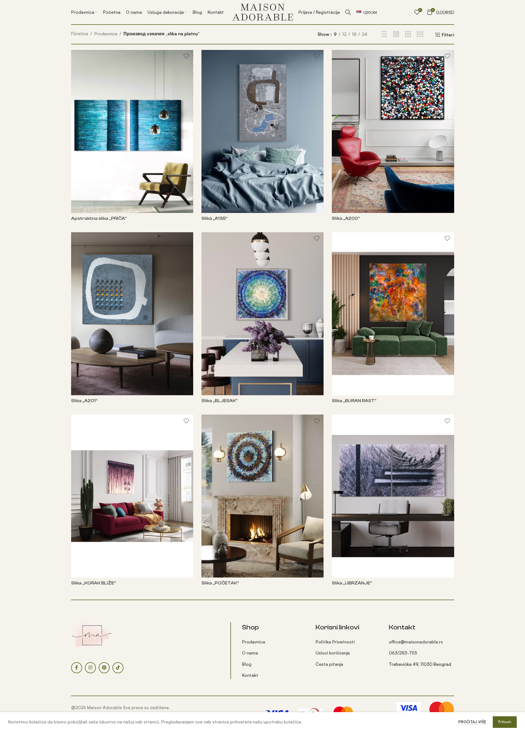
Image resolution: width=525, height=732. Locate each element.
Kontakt (250, 675)
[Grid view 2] (396, 34)
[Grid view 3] (408, 34)
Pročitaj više (472, 722)
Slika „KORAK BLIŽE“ (93, 583)
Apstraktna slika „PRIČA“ (99, 218)
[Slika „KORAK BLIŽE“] (132, 496)
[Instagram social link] (90, 667)
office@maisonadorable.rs (416, 642)
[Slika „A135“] (262, 131)
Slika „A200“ (346, 218)
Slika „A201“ (84, 400)
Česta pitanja (329, 664)
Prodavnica (105, 33)
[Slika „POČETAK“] (262, 496)
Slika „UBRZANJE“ (352, 583)
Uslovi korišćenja (333, 653)
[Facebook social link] (76, 667)
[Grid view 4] (420, 34)
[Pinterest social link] (104, 667)
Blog (246, 664)
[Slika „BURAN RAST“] (393, 313)
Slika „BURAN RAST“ (354, 400)
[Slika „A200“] (393, 131)
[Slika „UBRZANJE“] (393, 496)
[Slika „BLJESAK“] (262, 313)
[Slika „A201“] (132, 313)
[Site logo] (262, 11)
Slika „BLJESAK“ (219, 400)
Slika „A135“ (214, 218)
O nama (250, 653)
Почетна (79, 33)
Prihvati (504, 722)
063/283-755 (403, 653)
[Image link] (91, 634)
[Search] (348, 12)
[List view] (384, 34)
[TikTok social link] (117, 667)
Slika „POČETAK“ (220, 583)
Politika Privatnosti (335, 642)
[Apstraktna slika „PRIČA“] (132, 131)
